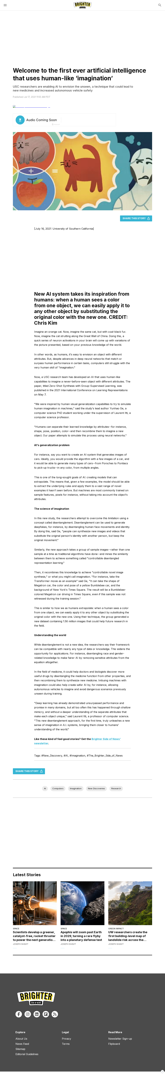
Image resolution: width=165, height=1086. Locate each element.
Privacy (66, 1038)
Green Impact (116, 928)
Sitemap (20, 1049)
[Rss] (55, 1014)
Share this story (134, 218)
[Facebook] (18, 1014)
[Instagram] (27, 1014)
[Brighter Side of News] (82, 5)
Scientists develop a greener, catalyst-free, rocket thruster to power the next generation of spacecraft (34, 936)
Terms (66, 1043)
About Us (21, 1038)
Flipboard (114, 1043)
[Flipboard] (46, 1014)
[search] (160, 5)
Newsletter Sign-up (120, 1038)
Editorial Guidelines (26, 1054)
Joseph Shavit (20, 944)
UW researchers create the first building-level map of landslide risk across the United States (127, 936)
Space (16, 928)
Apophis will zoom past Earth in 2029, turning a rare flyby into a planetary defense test (81, 936)
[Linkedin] (37, 1014)
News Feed (22, 1043)
